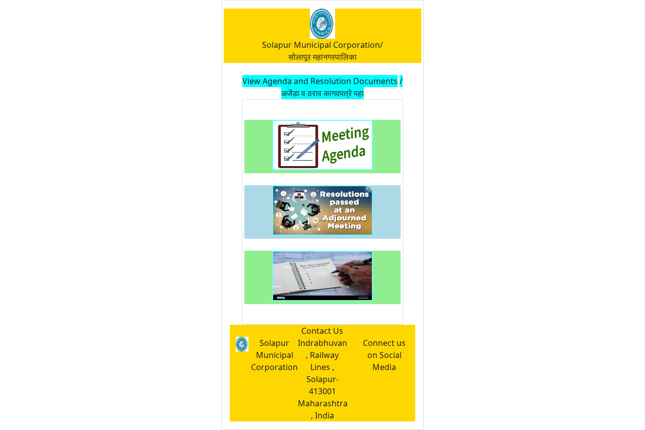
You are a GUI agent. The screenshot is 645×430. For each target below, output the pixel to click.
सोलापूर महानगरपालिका (322, 56)
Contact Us (322, 330)
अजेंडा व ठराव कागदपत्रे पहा (322, 93)
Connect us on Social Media (384, 355)
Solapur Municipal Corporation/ (322, 44)
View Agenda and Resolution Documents (320, 81)
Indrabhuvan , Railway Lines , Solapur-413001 (322, 367)
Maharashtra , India (323, 409)
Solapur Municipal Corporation (274, 355)
